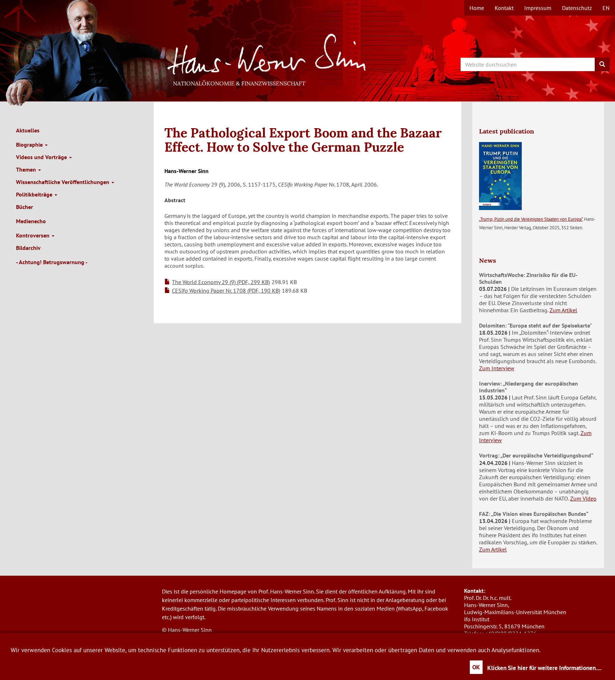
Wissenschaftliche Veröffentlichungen (63, 181)
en (606, 7)
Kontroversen (33, 235)
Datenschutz (577, 7)
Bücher (24, 206)
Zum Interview (496, 368)
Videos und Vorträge (42, 157)
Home (476, 7)
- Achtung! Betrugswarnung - (52, 262)
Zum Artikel (563, 310)
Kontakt (504, 7)
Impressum (537, 7)
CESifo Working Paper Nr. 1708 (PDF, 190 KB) (226, 290)
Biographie (30, 144)
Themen (26, 169)
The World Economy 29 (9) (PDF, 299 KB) (221, 282)
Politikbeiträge (35, 194)
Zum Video (583, 498)
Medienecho (31, 221)
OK (476, 667)
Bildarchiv (28, 247)
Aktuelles (28, 130)
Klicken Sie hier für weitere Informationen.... (544, 668)
